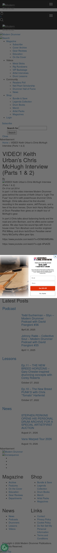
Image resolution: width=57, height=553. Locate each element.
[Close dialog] (56, 256)
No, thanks (42, 293)
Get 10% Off (43, 288)
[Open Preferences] (5, 547)
